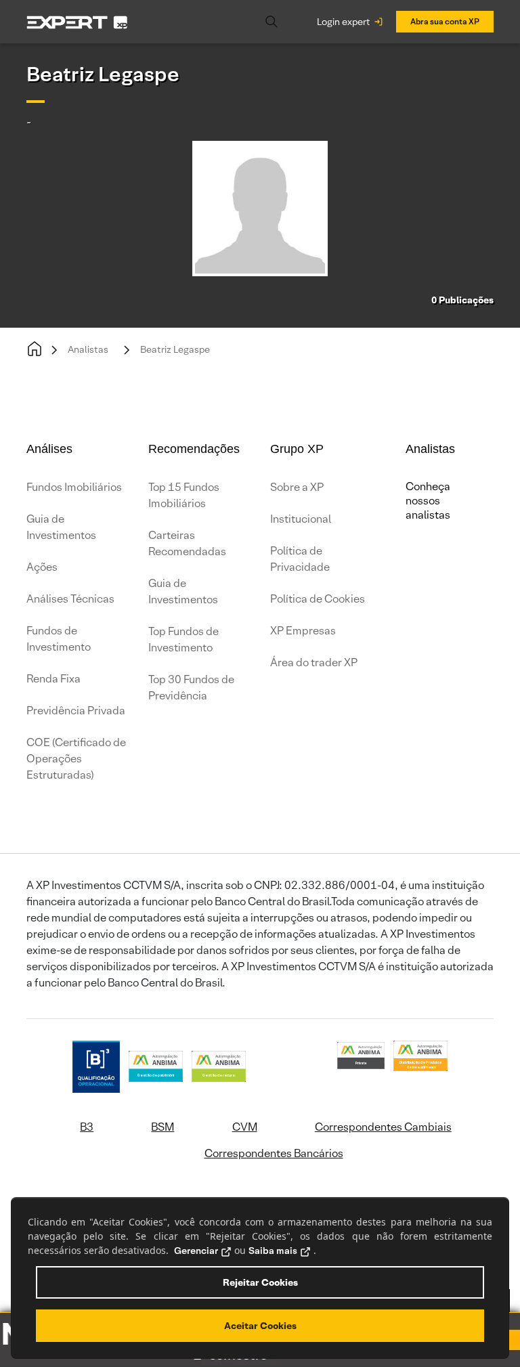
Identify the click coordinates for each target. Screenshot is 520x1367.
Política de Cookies (317, 599)
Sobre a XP (297, 487)
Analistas (88, 349)
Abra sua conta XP (444, 21)
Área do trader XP (314, 662)
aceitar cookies (260, 1326)
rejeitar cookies (260, 1282)
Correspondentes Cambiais (383, 1127)
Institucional (300, 519)
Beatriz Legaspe (175, 349)
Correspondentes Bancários (273, 1153)
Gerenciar (196, 1250)
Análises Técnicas (70, 599)
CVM (244, 1127)
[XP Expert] (77, 21)
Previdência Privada (75, 710)
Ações (42, 567)
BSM (162, 1127)
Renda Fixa (53, 679)
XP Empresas (303, 631)
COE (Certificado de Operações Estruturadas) (76, 758)
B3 (86, 1127)
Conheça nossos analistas (428, 500)
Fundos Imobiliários (74, 487)
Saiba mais (272, 1250)
